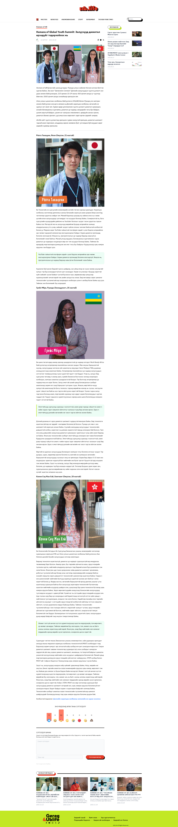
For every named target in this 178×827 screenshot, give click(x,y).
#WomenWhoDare (68, 19)
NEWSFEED (54, 19)
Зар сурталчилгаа (108, 817)
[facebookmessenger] (101, 40)
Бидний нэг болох (121, 820)
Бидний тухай (79, 817)
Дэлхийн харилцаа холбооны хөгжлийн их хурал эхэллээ (77, 699)
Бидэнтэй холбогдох (102, 820)
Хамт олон (93, 817)
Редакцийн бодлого (82, 820)
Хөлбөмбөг (90, 19)
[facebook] (98, 40)
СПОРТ (80, 19)
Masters (44, 19)
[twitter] (103, 40)
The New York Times (105, 19)
